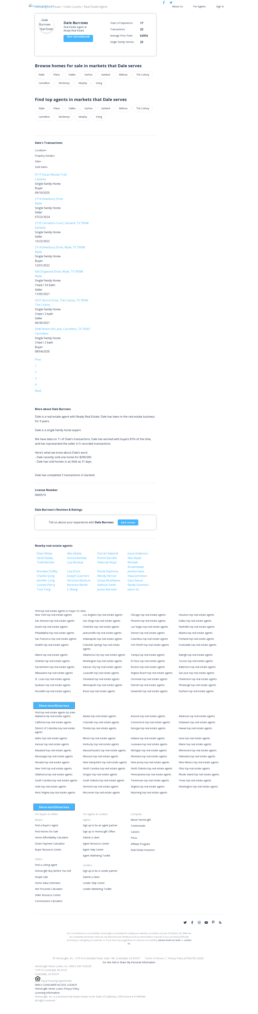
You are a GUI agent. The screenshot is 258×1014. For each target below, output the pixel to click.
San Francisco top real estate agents (56, 638)
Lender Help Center (94, 883)
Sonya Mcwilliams (108, 580)
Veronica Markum (79, 580)
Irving (99, 83)
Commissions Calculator (48, 901)
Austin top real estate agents (51, 626)
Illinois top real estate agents (99, 738)
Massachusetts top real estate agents (104, 750)
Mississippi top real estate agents (54, 756)
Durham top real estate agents (196, 691)
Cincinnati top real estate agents (149, 679)
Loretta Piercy (46, 585)
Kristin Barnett (107, 558)
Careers (135, 831)
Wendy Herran (106, 576)
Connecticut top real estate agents (150, 722)
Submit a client (91, 837)
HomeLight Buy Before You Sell (53, 870)
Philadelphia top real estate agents (54, 632)
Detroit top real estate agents (148, 685)
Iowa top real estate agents (194, 738)
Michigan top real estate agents (149, 750)
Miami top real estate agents (51, 654)
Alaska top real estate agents (99, 716)
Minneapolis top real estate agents (102, 685)
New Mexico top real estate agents (199, 762)
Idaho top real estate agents (51, 738)
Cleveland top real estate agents (101, 679)
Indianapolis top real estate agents (102, 638)
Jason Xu (133, 589)
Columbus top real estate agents (149, 638)
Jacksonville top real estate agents (102, 632)
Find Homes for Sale (46, 831)
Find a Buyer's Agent (46, 825)
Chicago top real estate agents (148, 614)
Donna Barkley (77, 558)
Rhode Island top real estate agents (199, 774)
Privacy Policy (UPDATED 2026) (186, 958)
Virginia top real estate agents (148, 786)
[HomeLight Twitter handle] (185, 922)
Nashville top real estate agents (197, 626)
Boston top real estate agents (148, 667)
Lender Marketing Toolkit (97, 889)
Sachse (88, 74)
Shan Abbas (44, 553)
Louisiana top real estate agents (149, 744)
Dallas (72, 74)
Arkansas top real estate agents (197, 716)
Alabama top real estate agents (53, 716)
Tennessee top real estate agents (150, 780)
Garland (105, 74)
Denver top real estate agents (148, 632)
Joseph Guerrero (78, 576)
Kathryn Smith (106, 585)
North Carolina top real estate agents (104, 768)
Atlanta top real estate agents (196, 632)
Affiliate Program (140, 844)
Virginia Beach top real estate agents (152, 673)
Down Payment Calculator (50, 843)
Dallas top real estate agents (195, 620)
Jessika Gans (136, 571)
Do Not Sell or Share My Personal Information (129, 962)
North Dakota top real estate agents (151, 768)
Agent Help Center (93, 849)
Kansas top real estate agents (52, 744)
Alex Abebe (74, 553)
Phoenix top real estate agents (148, 620)
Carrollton (44, 83)
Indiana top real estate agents (148, 738)
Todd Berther (46, 562)
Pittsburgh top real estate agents (197, 685)
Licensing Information (47, 992)
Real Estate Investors (143, 850)
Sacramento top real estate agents (55, 667)
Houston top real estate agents (196, 614)
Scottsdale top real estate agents (197, 644)
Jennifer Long (46, 580)
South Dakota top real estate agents (103, 780)
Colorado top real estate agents (101, 722)
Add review (128, 522)
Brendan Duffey (47, 571)
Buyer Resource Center (48, 849)
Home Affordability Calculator (51, 837)
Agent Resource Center (96, 843)
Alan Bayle (134, 558)
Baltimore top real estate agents (197, 667)
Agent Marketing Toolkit (96, 855)
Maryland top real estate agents (53, 750)
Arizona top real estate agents (148, 716)
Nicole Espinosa (107, 571)
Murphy (82, 83)
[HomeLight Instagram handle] (199, 922)
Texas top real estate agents (195, 780)
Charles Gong (46, 576)
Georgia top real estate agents (148, 728)
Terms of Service (154, 958)
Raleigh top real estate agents (196, 654)
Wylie (42, 74)
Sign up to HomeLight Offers (99, 831)
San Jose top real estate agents (196, 673)
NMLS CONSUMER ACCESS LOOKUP (56, 984)
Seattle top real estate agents (52, 644)
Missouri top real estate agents (100, 756)
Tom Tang (44, 589)
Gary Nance (135, 580)
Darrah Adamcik (107, 553)
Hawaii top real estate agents (195, 728)
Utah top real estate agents (50, 786)
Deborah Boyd (106, 562)
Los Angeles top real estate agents (103, 614)
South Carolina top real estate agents (56, 780)
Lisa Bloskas (75, 562)
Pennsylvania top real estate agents (151, 774)
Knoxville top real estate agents (53, 691)
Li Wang (72, 589)
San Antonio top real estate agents (55, 620)
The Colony (142, 74)
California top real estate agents (53, 722)
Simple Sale (41, 877)
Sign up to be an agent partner (100, 825)
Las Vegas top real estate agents (149, 626)
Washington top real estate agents (102, 661)
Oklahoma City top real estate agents (104, 654)
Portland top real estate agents (196, 638)
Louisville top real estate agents (101, 673)
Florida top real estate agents (99, 728)
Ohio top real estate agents (194, 768)
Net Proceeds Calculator (49, 889)
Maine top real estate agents (195, 744)
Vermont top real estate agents (100, 786)
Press (134, 837)
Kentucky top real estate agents (101, 744)
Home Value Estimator (48, 883)
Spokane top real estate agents (53, 685)
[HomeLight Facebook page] (192, 922)
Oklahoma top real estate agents (53, 774)
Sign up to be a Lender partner (100, 870)
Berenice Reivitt (77, 585)
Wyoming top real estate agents (149, 792)
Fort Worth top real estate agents (150, 644)
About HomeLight (141, 819)
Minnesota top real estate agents (198, 750)
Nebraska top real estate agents (197, 756)
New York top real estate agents (53, 614)
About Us (177, 6)
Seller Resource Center (48, 895)
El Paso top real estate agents (148, 661)
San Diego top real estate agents (101, 620)
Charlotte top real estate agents (101, 626)
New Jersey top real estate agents (150, 762)
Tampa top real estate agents (148, 654)
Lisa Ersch (73, 571)
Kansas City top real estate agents (102, 667)
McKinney (64, 83)
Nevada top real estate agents (52, 762)
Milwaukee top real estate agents (54, 673)
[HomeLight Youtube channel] (206, 922)
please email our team (169, 940)
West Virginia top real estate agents (55, 792)
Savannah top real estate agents (149, 691)
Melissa (123, 74)
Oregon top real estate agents (100, 774)
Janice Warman (107, 589)
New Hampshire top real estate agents (105, 762)
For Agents (199, 6)
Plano (56, 74)
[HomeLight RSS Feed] (220, 922)
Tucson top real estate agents (196, 661)
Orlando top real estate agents (52, 661)
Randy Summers (138, 585)
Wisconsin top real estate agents (101, 792)
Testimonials (138, 825)
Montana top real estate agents (149, 756)
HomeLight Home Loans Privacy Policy (57, 988)
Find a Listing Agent (46, 864)
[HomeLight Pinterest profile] (213, 922)
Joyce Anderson (138, 553)
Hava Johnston (137, 576)
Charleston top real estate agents (198, 679)
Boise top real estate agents (99, 691)
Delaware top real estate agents (197, 722)
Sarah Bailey (45, 558)
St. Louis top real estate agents (52, 679)
